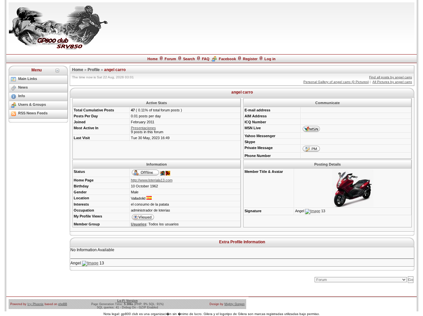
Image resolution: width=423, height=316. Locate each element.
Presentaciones (143, 128)
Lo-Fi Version (127, 300)
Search (189, 59)
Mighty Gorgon (234, 304)
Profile (94, 69)
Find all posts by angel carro (390, 77)
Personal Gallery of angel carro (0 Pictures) (336, 82)
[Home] (58, 49)
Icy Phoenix (35, 304)
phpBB (62, 304)
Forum (170, 59)
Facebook (227, 59)
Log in (270, 59)
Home (152, 59)
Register (250, 59)
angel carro (115, 69)
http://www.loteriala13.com (152, 180)
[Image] (312, 211)
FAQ (206, 59)
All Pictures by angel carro (392, 82)
